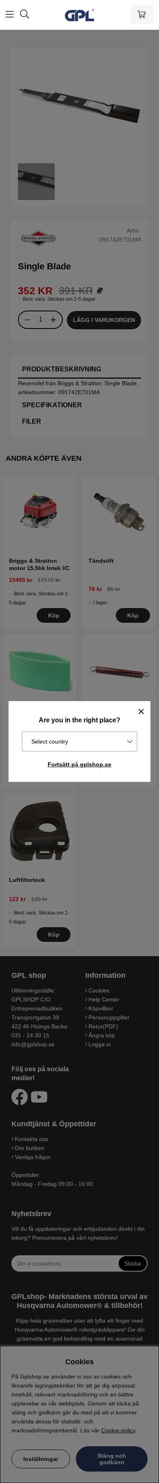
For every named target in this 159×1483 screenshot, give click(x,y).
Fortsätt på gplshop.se (79, 764)
